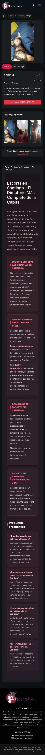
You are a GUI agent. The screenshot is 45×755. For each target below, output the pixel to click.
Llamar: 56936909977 (23, 102)
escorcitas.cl (22, 154)
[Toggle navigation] (39, 5)
